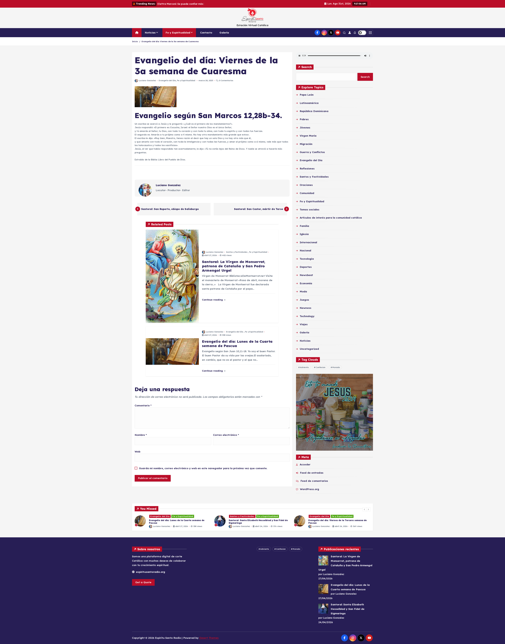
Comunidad (307, 193)
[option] (173, 521)
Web (137, 451)
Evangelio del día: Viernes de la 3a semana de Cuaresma (170, 41)
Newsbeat (306, 275)
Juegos (304, 299)
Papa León (307, 94)
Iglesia (304, 234)
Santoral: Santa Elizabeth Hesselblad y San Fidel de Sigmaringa (347, 609)
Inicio (135, 41)
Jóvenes (305, 127)
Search (306, 67)
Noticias (150, 32)
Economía (306, 283)
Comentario (143, 405)
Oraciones (306, 185)
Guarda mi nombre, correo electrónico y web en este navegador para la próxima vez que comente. (203, 468)
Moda (303, 291)
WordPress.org (309, 489)
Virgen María (308, 135)
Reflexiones (307, 168)
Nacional (305, 250)
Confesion (320, 367)
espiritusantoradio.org (150, 571)
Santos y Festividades (236, 252)
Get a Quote (143, 582)
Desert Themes (209, 637)
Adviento (304, 367)
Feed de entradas (311, 472)
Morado (336, 367)
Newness (305, 308)
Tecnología (307, 258)
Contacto (206, 32)
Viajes (304, 324)
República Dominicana (314, 111)
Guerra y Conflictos (312, 152)
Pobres (304, 119)
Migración (306, 144)
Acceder (305, 464)
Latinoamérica (309, 103)
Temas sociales (309, 209)
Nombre (141, 434)
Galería (224, 32)
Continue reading (212, 299)
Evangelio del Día (167, 80)
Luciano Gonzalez (147, 80)
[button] (365, 509)
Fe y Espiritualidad (178, 32)
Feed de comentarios (314, 481)
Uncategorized (309, 349)
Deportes (306, 267)
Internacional (308, 242)
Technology (307, 316)
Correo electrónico (226, 434)
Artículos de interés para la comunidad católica (331, 217)
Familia (304, 226)
